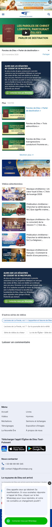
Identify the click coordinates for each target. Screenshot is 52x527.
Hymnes (29, 416)
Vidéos (4, 416)
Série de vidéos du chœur (14, 332)
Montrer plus (25, 155)
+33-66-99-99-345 (14, 464)
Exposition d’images (35, 426)
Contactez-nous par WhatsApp (24, 521)
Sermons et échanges (36, 421)
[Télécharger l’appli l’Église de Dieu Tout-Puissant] (4, 448)
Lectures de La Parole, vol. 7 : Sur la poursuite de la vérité (27, 326)
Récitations (6, 421)
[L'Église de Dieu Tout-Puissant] (26, 14)
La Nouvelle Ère (8, 430)
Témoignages (7, 426)
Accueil (4, 412)
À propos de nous (34, 430)
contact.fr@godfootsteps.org (18, 468)
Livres (28, 412)
